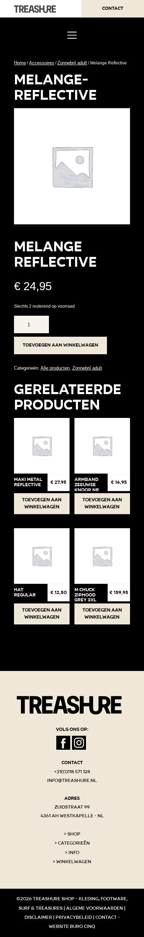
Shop (73, 834)
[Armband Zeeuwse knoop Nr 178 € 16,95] (102, 446)
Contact (112, 8)
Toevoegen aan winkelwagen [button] (42, 503)
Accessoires (41, 62)
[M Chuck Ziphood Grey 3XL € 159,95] (102, 556)
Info (74, 852)
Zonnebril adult (72, 62)
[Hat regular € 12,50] (42, 556)
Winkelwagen (73, 862)
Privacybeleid (74, 917)
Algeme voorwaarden (94, 908)
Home (20, 62)
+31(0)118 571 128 (72, 772)
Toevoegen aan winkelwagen (60, 345)
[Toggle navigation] (72, 35)
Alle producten (55, 368)
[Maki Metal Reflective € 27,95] (42, 446)
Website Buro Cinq (72, 926)
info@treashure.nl (72, 780)
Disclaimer (38, 917)
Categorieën (74, 843)
